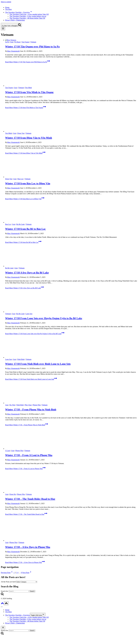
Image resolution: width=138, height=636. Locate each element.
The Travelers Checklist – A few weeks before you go (27, 16)
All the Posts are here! (8, 582)
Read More (26, 62)
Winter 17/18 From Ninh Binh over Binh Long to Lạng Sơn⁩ (38, 363)
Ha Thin (12, 405)
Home (7, 7)
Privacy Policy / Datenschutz (15, 20)
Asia (11, 42)
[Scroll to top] (2, 604)
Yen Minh (28, 88)
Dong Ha (12, 494)
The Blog (8, 9)
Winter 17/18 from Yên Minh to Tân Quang (29, 92)
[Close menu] (2, 606)
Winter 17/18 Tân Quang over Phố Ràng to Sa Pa (32, 46)
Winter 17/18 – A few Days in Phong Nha (27, 547)
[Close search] (3, 627)
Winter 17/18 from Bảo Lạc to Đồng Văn (27, 183)
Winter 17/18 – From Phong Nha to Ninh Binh (30, 409)
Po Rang (17, 42)
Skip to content (6, 2)
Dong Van (20, 133)
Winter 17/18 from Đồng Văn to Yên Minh (28, 137)
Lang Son (29, 314)
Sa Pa (7, 42)
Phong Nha (37, 405)
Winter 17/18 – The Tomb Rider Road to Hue (30, 498)
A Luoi (7, 450)
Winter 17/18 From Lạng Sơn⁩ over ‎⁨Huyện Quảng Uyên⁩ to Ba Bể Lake (43, 318)
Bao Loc (21, 179)
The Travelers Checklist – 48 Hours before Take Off (27, 18)
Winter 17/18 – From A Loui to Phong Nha (28, 455)
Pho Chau (28, 405)
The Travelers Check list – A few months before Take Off (29, 14)
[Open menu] (3, 28)
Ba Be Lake (20, 224)
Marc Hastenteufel (13, 51)
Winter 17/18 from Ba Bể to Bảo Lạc (25, 228)
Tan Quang (25, 42)
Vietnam (33, 42)
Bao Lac (8, 224)
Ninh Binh (20, 359)
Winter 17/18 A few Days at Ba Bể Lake (27, 272)
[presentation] (71, 40)
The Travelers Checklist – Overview (17, 615)
